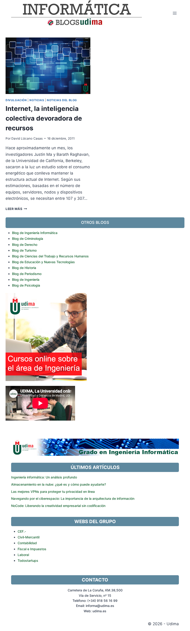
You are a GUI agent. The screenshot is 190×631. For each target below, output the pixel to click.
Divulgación (16, 100)
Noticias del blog (62, 100)
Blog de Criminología (27, 239)
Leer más (16, 209)
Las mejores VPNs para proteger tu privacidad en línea (53, 492)
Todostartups (28, 560)
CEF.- (22, 531)
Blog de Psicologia (26, 285)
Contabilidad (27, 543)
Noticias (36, 100)
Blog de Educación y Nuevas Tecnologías (43, 262)
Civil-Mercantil (28, 537)
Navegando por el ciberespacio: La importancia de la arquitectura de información (72, 498)
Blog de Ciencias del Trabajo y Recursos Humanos (50, 256)
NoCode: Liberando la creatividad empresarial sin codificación (58, 506)
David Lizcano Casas (27, 138)
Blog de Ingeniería (25, 279)
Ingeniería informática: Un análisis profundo (44, 477)
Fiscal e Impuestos (32, 549)
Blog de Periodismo (26, 274)
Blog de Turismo (24, 250)
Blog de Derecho (24, 245)
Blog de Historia (24, 268)
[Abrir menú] (174, 13)
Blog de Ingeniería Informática (34, 233)
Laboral (23, 555)
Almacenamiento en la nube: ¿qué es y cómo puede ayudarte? (58, 484)
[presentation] (48, 65)
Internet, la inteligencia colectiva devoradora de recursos (44, 118)
